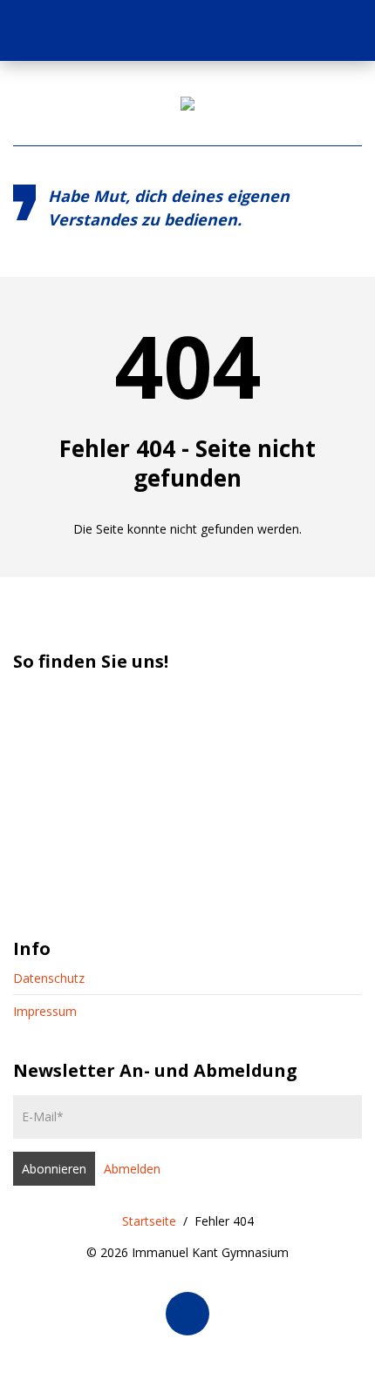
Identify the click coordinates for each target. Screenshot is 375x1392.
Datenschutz (49, 978)
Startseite (149, 1221)
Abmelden (132, 1168)
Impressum (45, 1011)
